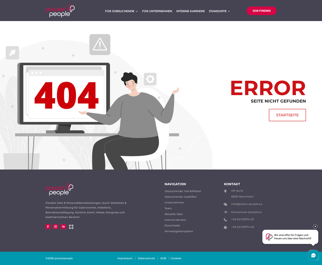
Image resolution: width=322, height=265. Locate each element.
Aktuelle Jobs (174, 214)
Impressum (125, 258)
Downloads (172, 225)
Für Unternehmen (157, 11)
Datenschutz (146, 258)
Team (168, 208)
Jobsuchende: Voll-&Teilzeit (183, 191)
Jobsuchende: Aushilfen (181, 196)
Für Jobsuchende (119, 11)
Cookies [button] (176, 258)
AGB (163, 258)
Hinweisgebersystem (179, 231)
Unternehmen (174, 202)
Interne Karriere (190, 11)
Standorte (218, 11)
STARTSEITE (287, 115)
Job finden (261, 10)
